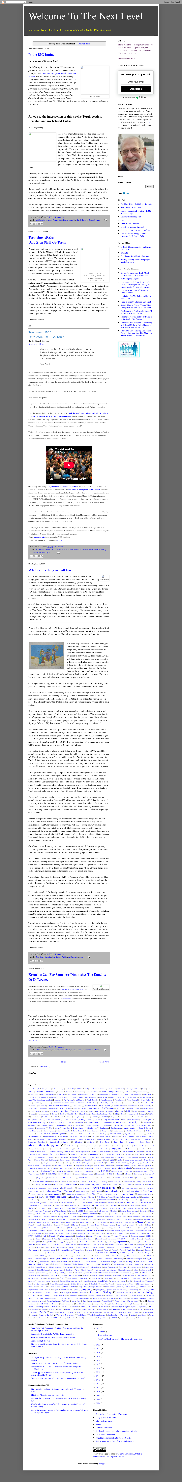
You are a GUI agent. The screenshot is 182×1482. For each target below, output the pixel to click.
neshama (80, 1230)
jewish (149, 1184)
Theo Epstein (123, 1298)
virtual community (88, 1309)
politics (71, 1247)
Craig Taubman (118, 1125)
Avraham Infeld (148, 1103)
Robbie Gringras (44, 1264)
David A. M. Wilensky (134, 1131)
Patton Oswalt (149, 1239)
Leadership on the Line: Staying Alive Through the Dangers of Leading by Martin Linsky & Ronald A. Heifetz (136, 284)
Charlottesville (138, 1117)
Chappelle (114, 1117)
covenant (79, 1125)
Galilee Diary (77, 1160)
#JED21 (79, 1089)
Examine (140, 1151)
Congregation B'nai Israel (106, 1417)
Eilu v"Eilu (118, 1142)
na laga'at (108, 1228)
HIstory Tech (78, 1171)
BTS (116, 1114)
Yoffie (133, 1315)
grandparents (47, 1165)
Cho (123, 1119)
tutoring (40, 1306)
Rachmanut (32, 1256)
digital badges (142, 1136)
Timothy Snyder (120, 1301)
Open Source (80, 1236)
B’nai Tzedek (77, 1106)
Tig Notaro (65, 1301)
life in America (91, 1211)
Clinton (51, 1122)
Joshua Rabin (134, 1200)
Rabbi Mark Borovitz (107, 1252)
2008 (98, 1399)
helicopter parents (140, 1168)
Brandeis (63, 1114)
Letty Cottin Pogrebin (42, 1211)
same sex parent (135, 1267)
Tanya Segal (65, 1292)
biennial (90, 1111)
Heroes (151, 1168)
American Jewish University (108, 1094)
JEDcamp (37, 1184)
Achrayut (69, 1092)
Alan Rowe (34, 1094)
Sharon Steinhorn (129, 1275)
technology (148, 1292)
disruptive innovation (87, 1139)
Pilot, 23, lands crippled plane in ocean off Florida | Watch (54, 1363)
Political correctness (59, 1247)
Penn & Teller (98, 1242)
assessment (45, 1103)
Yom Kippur (142, 1315)
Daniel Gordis (129, 1127)
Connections (59, 1125)
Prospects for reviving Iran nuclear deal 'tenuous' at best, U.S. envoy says (58, 1399)
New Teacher (70, 1233)
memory (138, 1219)
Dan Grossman (46, 1050)
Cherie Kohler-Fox (70, 1119)
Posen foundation (83, 1247)
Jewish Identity (112, 1190)
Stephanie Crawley (144, 1284)
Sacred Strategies (82, 1267)
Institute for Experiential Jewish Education (61, 1178)
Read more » (33, 1040)
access (61, 1092)
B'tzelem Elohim (91, 1105)
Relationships (119, 1258)
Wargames (131, 1309)
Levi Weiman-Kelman (59, 1211)
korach (62, 1050)
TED (34, 1295)
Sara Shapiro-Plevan (72, 1270)
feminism (129, 1154)
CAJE (38, 1050)
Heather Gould (89, 1168)
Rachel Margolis (69, 220)
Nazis (50, 1230)
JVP (77, 1202)
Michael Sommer (85, 1222)
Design (94, 1136)
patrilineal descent (136, 1239)
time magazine (94, 1301)
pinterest (110, 1244)
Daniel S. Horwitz (145, 1128)
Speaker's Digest (139, 1281)
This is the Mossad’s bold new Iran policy (48, 1395)
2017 (98, 1364)
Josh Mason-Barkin (106, 1199)
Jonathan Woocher (83, 1200)
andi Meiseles (64, 1097)
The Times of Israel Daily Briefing (104, 1298)
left (125, 1208)
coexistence (79, 1122)
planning (139, 1244)
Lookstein (74, 1213)
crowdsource (41, 1128)
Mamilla (99, 1216)
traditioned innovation (84, 1304)
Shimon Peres (33, 1278)
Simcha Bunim (95, 1278)
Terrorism (91, 1295)
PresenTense (136, 1247)
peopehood (110, 1242)
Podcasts (31, 1247)
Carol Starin (46, 1117)
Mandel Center (121, 1216)
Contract (70, 1125)
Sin (117, 1278)
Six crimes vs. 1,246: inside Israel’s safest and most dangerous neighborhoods (56, 1367)
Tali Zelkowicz (37, 1292)
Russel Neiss (139, 1264)
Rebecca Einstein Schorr (135, 1256)
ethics (94, 1151)
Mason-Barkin (61, 1219)
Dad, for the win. (105, 1335)
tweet (47, 1306)
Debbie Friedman (34, 1136)
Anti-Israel (121, 1097)
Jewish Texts (91, 1194)
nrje (142, 1233)
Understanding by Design (119, 1306)
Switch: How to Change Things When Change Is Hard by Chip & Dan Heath (136, 306)
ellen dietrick (138, 1146)
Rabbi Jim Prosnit (89, 1253)
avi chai (137, 1103)
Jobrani (91, 1197)
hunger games (117, 1171)
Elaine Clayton (72, 1146)
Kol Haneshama (84, 1205)
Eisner (131, 1141)
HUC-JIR (105, 1171)
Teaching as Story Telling (125, 1292)
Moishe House (94, 1225)
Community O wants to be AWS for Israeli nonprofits (52, 1334)
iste (63, 1181)
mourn (53, 1228)
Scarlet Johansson (125, 1270)
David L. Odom (86, 1134)
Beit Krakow (94, 1108)
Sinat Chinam (125, 1278)
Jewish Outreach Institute (75, 1194)
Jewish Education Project (130, 1188)
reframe (108, 1258)
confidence (147, 1122)
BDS (61, 1108)
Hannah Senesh (99, 1165)
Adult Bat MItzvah (93, 1092)
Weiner (62, 1312)
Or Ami (107, 1236)
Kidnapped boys (33, 1205)
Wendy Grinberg (82, 1312)
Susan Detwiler (66, 1289)
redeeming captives (42, 1258)
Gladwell (100, 1163)
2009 (98, 1395)
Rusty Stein (150, 1264)
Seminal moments (91, 1273)
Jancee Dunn (147, 1181)
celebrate (69, 1117)
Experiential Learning (58, 1154)
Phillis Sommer (71, 1244)
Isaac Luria (140, 1178)
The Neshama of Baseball (85, 220)
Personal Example (145, 1242)
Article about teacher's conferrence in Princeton (115, 1441)
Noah (114, 1233)
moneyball (122, 1225)
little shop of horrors (42, 1214)
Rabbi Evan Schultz (72, 1253)
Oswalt (30, 1239)
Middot (140, 1222)
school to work (146, 1270)
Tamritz (55, 1292)
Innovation (138, 1174)
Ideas (37, 1174)
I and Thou (128, 1171)
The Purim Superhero (83, 1298)
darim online (119, 1131)
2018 (98, 1360)
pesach (31, 1244)
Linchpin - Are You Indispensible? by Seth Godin (136, 297)
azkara (33, 1106)
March (101, 1331)
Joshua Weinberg (100, 549)
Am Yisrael (83, 1094)
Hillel (54, 1171)
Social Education (89, 1281)
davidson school (115, 1133)
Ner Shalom (70, 1230)
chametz (87, 1117)
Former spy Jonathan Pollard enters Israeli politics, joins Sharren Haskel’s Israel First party (57, 1373)
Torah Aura (43, 1303)
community (132, 1122)
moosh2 (131, 1225)
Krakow (104, 1205)
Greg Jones (58, 1165)
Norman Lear (134, 1233)
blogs (33, 1114)
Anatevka (54, 1097)
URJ (152, 1306)
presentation (125, 1247)
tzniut (83, 1306)
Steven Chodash (55, 1286)
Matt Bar (80, 1219)
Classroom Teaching (36, 1122)
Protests (114, 1250)
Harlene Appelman (130, 1165)
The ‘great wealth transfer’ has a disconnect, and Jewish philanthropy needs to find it (59, 1345)
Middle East (130, 1222)
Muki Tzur (81, 1228)
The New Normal (67, 998)
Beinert (84, 1108)
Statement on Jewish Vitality (125, 1284)
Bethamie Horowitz (78, 1111)
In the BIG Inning (41, 54)
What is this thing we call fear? (50, 569)
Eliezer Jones (105, 1146)
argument (58, 1100)
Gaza (112, 1159)
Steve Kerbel (32, 1286)
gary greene (97, 1160)
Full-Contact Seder (108, 1157)
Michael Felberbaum (43, 1222)
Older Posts (104, 1061)
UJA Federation (103, 1306)
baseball (43, 1108)
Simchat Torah (108, 1278)
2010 (98, 1391)
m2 (29, 1216)
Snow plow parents (44, 1281)
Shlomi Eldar (52, 1278)
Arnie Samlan (119, 1100)
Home (63, 1061)
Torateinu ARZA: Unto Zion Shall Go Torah (47, 240)
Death (149, 1133)
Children (98, 1119)
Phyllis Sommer (84, 1244)
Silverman (83, 1278)
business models (133, 1114)
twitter (55, 1306)
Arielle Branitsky (92, 1100)
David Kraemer (73, 1134)
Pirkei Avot (119, 1244)
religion (139, 1258)
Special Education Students (59, 1284)
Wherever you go (109, 1312)
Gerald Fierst (35, 1163)
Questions (148, 1250)
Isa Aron (130, 1177)
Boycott (54, 1114)
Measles (110, 1219)
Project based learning (65, 1250)
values (44, 1309)
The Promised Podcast (65, 1298)
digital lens (52, 1139)
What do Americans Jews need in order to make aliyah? (53, 1337)
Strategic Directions (95, 1286)
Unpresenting (142, 1306)
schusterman (41, 1273)
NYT (44, 1236)
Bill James (99, 1111)
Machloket (37, 1216)
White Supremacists (124, 1312)
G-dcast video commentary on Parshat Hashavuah (136, 248)
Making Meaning (64, 1216)
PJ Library (129, 1244)
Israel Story (55, 1181)
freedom (83, 1157)
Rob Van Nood (141, 1261)
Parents (73, 1239)
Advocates (119, 1092)
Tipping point (132, 1301)
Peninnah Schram (85, 1242)
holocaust (89, 1171)
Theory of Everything (138, 1298)
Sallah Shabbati (96, 1267)
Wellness (70, 1312)
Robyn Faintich (78, 1264)
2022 (98, 1348)
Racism (42, 1255)
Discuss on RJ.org (36, 343)
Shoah (62, 1278)
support (55, 1289)
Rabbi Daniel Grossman (36, 1253)
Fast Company (93, 1154)
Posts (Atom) (45, 1066)
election (83, 1146)
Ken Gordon (132, 1202)
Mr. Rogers (61, 1228)
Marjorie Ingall (33, 1219)
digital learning (40, 1139)
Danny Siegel (106, 1131)
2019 (98, 1356)
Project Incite (80, 1250)
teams (138, 1292)
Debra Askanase (50, 1136)
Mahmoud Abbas (49, 1216)
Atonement (128, 1103)
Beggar (76, 1108)
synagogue (85, 1289)
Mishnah (66, 1225)
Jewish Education (104, 1187)
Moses (45, 1227)
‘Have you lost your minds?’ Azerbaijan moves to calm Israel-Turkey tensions (58, 1358)
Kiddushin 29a (146, 1202)
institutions (83, 1177)
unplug (133, 1306)
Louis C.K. (128, 1214)
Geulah (60, 1163)
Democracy (84, 1136)
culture (57, 1128)
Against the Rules (141, 1092)
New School (60, 1233)
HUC (96, 1171)
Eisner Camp (145, 1142)
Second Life (52, 1273)
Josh (93, 1200)
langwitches (134, 1205)
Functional (121, 1157)
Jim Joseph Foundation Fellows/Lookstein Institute (116, 1431)
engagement (117, 1148)
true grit (129, 1304)
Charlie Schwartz (125, 1117)
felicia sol (119, 1154)
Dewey (124, 1136)
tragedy (97, 1304)
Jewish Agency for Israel (36, 1188)
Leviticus (72, 1211)
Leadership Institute (85, 1208)
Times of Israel (107, 1301)
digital (131, 1136)
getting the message (48, 1163)
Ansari (112, 1097)
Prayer (102, 1247)
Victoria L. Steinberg (72, 1309)
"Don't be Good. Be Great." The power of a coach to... (120, 1339)
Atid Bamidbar (92, 1103)
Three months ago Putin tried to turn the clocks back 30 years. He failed (57, 1390)
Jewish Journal (148, 1191)
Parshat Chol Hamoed (86, 1239)
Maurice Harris (91, 1219)
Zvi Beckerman (143, 1318)
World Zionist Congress (97, 1315)
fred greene (74, 1157)
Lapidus (143, 1205)
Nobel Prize (123, 1233)
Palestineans (47, 1239)
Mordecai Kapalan (34, 1228)
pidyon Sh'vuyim (98, 1244)
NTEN (149, 1233)
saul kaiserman (111, 1270)
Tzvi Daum (91, 1306)
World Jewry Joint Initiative (65, 1315)
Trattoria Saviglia (117, 1304)
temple (47, 1295)
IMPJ (110, 1174)
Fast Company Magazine (130, 278)
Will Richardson (148, 1312)
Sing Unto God (139, 1278)
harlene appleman (145, 1165)
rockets (96, 1264)
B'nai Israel (42, 1106)
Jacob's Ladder (129, 1181)
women (33, 1315)
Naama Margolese (119, 1228)
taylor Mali (83, 1292)
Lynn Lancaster (146, 1214)
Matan (67, 1050)
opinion (90, 1236)
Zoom (123, 1318)
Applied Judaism (145, 1097)
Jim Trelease (75, 1197)
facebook (74, 1154)
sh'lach (45, 1275)
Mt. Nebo (71, 1228)
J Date (82, 1181)
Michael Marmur (71, 1222)
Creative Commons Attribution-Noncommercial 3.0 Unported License (118, 1455)
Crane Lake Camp (144, 1125)
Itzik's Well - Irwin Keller (131, 207)
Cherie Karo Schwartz (53, 1119)
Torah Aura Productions (105, 1434)
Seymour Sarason (34, 1275)
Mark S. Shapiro (48, 1219)
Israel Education (40, 1181)
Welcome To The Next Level (85, 15)
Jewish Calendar (53, 1188)
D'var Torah (40, 957)
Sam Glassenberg (110, 1267)
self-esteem (78, 1273)
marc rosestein (134, 1216)
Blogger (151, 1111)
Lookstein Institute (89, 1213)
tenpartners (73, 1295)
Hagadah (79, 1165)
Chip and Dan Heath (111, 1119)
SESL (136, 1273)
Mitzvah (75, 1225)
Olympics (52, 1236)
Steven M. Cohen (69, 1286)
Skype (149, 1278)
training (106, 1304)
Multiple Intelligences (94, 1228)
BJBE (128, 1111)
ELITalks (128, 1146)
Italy (68, 1181)
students (120, 1286)
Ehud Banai (104, 1142)
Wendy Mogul (96, 1312)
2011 (98, 1387)
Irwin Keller (119, 1177)
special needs (76, 1050)
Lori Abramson (117, 1214)
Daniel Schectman (34, 1131)
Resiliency (65, 1261)
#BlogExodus (46, 1089)
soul (129, 1281)
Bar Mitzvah (105, 1105)
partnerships (112, 1239)
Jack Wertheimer (115, 1181)
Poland (39, 1247)
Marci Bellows (146, 1216)
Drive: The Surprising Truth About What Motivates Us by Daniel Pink (135, 274)
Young (64, 1318)
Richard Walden (61, 957)
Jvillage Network (67, 1202)
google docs (122, 1163)
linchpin (114, 1211)
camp (151, 1113)
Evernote (115, 1151)
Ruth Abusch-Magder (38, 1267)
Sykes (75, 1289)
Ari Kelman (68, 1100)
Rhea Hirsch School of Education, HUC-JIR (113, 1437)
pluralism (148, 1244)
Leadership (71, 1208)
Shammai (86, 1275)
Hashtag (67, 1168)
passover (122, 1238)
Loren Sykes (104, 1214)
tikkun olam (76, 1301)
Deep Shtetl (63, 1136)
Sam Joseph (123, 1267)
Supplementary (144, 1286)
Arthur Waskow (146, 1100)
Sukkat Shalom (131, 1286)
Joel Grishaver (102, 1197)
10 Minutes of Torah (43, 549)
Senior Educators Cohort (108, 1273)
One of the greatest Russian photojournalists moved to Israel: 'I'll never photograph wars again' (59, 1411)
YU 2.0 (80, 1318)
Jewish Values (128, 1194)
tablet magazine (147, 1289)
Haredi (118, 1165)
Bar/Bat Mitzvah (119, 1106)
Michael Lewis (58, 1222)
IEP (59, 1174)
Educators (78, 1142)
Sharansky (116, 1275)
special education (40, 1284)
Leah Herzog (101, 1208)
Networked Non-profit (143, 1230)
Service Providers (126, 1273)
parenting (65, 1239)
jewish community (83, 1188)
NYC (30, 1236)
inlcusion (128, 1174)
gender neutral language (133, 1160)
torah (98, 220)
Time (84, 1301)
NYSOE (37, 1236)
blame (135, 1111)
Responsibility (77, 1261)
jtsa (45, 1202)
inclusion (55, 1050)
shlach (43, 1278)
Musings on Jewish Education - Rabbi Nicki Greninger (136, 212)
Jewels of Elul (139, 1184)
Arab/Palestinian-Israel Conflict (40, 1100)
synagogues (99, 1289)
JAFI (138, 1181)
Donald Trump (103, 1139)
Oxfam (38, 1239)
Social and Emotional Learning (70, 1281)
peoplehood (121, 1241)
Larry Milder (42, 1208)
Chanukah (104, 1116)
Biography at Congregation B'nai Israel (111, 1414)
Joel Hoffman (114, 1197)
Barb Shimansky (145, 1106)
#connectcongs (59, 1089)
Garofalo (88, 1160)
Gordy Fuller (147, 1163)
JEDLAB (47, 1184)
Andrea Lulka (77, 1097)
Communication (92, 1122)
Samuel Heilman (42, 1270)
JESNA (114, 1184)
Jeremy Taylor (84, 1184)
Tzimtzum (74, 1306)
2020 (98, 1352)
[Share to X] (36, 223)
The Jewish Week (88, 1050)
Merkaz (99, 1424)
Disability (73, 1139)
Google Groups (135, 1163)
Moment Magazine (109, 1225)
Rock (89, 1264)
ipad (110, 1178)
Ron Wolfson (106, 1264)
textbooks (109, 1295)
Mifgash (38, 1225)
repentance (54, 1261)
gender (119, 1160)
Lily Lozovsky (103, 1211)
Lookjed (64, 1214)
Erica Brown (142, 1149)
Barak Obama (132, 1106)
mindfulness (48, 1225)
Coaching (61, 1122)
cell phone (78, 1117)
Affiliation (129, 1092)
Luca (136, 1214)
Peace (50, 1241)
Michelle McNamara (116, 1222)
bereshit (49, 220)
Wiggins (137, 1312)
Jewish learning (53, 1193)
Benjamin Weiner (148, 1108)
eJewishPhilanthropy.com (131, 216)
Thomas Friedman (53, 1301)
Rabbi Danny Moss (55, 1253)
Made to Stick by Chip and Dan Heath (136, 301)
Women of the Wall (46, 1315)
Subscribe (136, 88)
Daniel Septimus (49, 1131)
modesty (84, 1225)
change (95, 1116)
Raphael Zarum (100, 1256)
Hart (60, 1168)
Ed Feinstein (136, 1139)
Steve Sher (43, 1286)
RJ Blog (45, 552)
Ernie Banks (41, 1151)
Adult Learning (107, 1091)
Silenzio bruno (72, 1278)
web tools (53, 1312)
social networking (118, 1281)
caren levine (35, 1117)
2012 (98, 1383)
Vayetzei (51, 1309)
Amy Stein (147, 1094)
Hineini (61, 1171)
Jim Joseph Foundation (55, 1196)
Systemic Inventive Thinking (116, 1289)
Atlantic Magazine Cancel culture (111, 1103)
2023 (98, 1344)
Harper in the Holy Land (36, 1168)
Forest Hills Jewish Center (37, 1157)
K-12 (83, 1202)
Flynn (149, 1154)
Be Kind (68, 1108)
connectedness (46, 1125)
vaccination (35, 1309)
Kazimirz (111, 1202)
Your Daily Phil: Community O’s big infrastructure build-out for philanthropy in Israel (57, 1329)
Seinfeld (69, 1273)
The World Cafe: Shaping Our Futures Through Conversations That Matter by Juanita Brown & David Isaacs (136, 333)
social (55, 1281)
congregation (33, 1125)
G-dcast (143, 1157)
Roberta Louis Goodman (62, 1264)
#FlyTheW (70, 1089)
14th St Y (120, 1089)
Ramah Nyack (78, 1256)
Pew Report (57, 1244)
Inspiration (40, 1178)
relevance (130, 1258)
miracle (57, 1225)
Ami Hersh (124, 1094)
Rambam (89, 1256)
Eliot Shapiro (117, 1146)
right (114, 1261)
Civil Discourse (133, 1119)
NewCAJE (81, 1233)
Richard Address (90, 1261)
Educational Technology (59, 1142)
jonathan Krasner (67, 1200)
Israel (91, 549)
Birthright (119, 1111)
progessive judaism (49, 1250)
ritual (121, 1261)
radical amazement (53, 1256)
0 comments (59, 217)
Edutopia (90, 1142)
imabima (77, 1174)
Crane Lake (130, 1125)
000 (86, 1089)
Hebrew (99, 1168)
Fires (142, 1154)
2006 (98, 1403)
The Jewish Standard (135, 1295)
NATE (42, 1230)
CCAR (55, 1117)
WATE (140, 1309)
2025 (98, 1328)
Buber (123, 1114)
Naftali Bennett (133, 1228)
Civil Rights (146, 1119)
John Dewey (146, 1197)
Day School (128, 1134)
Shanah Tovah (97, 1275)
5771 (144, 1089)
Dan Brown (104, 1128)
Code (69, 1122)
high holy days (44, 1171)
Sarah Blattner (87, 1270)
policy (47, 1247)
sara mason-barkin (57, 1270)
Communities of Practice (112, 1122)
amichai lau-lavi (136, 1094)
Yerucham (124, 1315)
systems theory (133, 1289)
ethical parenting (83, 1151)
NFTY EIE (100, 1233)
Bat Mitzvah (53, 1108)
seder (62, 1272)
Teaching (107, 1292)
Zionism (113, 1317)
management (109, 1216)
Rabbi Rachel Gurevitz (130, 223)
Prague (95, 1247)
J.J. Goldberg (91, 1181)
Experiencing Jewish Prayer (37, 1154)
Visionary (115, 1309)
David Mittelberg (100, 1134)
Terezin (82, 1295)
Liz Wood (55, 1214)
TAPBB (74, 1292)
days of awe (139, 1134)
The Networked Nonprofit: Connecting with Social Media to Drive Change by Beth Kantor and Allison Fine (136, 325)
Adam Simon (79, 1092)
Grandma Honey (34, 1165)
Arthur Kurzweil (132, 1100)
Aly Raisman (72, 1094)
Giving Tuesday (88, 1163)
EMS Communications (83, 1149)
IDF (43, 1174)
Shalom (63, 1275)
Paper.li (56, 1239)
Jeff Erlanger (58, 1184)
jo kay (84, 1197)
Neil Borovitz (59, 1230)
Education (147, 1139)
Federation (110, 1154)
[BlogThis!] (33, 223)
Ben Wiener (120, 1108)
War (123, 1309)
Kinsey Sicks (58, 1205)
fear (53, 957)
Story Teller (82, 1286)
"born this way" (33, 1089)
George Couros (149, 1160)
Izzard (75, 1181)
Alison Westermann (47, 1094)
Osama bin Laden (137, 1236)
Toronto (54, 1304)
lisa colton (143, 1211)
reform (85, 1258)
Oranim (115, 1236)
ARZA (53, 549)
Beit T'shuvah (107, 1108)
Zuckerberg (131, 1318)
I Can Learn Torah (141, 1171)
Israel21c (124, 252)
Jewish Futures (96, 1191)
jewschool (125, 220)
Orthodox (125, 1236)
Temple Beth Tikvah (60, 1295)
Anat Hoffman (43, 1097)
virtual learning (103, 1309)
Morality (140, 1225)
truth (144, 1304)
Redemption (55, 1258)
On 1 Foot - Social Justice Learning (135, 256)
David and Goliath (44, 1134)
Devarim (48, 957)
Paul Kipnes (35, 1241)
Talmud (48, 1292)
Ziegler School (102, 1318)
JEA (29, 1184)
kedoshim (120, 1202)
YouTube (72, 1318)
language (124, 1205)
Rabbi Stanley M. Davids (128, 1253)
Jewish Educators (81, 1191)
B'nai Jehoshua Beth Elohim (59, 1105)
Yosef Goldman (41, 1318)
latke (50, 1208)
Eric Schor (131, 1149)
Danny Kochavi (78, 1131)
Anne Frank (103, 1097)
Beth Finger (54, 1111)
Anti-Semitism (132, 1097)
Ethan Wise (70, 1151)
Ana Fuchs (32, 1097)
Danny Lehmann (92, 1131)
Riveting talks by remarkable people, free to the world (135, 260)
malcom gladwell (88, 1216)
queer (140, 1250)
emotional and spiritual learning (62, 1149)
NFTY (90, 1233)
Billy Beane (109, 1111)
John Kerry (32, 1200)
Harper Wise (52, 1168)
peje (67, 1242)
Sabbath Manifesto (55, 1267)
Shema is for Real (144, 1275)
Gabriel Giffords (40, 1160)
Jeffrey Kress (71, 1184)
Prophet (106, 1250)
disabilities (63, 1139)
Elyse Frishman (36, 1149)
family (82, 1154)
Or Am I (99, 1236)
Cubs (50, 1128)
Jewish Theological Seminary (109, 1194)
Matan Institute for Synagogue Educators (72, 989)
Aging (151, 1092)
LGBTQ (80, 1211)
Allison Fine (61, 1094)
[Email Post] (105, 220)
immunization (100, 1174)
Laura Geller (59, 1208)
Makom (76, 1216)
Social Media (103, 1281)
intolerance (102, 1178)
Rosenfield (129, 1264)
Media (119, 1219)
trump (137, 1304)
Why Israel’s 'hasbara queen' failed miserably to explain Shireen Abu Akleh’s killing (58, 1405)
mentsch (31, 1222)
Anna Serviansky (90, 1097)
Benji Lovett (35, 1111)
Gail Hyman (53, 1160)
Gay (105, 1160)
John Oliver (43, 1200)
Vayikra (59, 1309)
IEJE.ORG (51, 1174)
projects (89, 1250)
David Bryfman (59, 1133)
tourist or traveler (67, 1304)
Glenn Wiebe (110, 1163)
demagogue (73, 1136)
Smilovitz (31, 1281)
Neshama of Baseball (94, 1230)
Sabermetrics (69, 1267)
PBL (44, 1242)
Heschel (33, 1171)
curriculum (66, 1128)
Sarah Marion (99, 1270)
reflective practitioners (71, 1258)
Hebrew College (110, 1168)
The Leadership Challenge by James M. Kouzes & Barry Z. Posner (136, 312)
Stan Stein (94, 1284)
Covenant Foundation (92, 1125)
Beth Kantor (65, 1111)
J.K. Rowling (103, 1181)
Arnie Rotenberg (106, 1100)
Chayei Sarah (37, 1119)
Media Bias (128, 1219)
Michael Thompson (100, 1222)
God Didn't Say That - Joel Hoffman (135, 230)
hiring (69, 1171)
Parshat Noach (101, 1239)
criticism (31, 1128)
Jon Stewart (54, 1200)
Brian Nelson (84, 1114)
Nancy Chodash (146, 1228)
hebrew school (125, 1168)
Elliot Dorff (150, 1146)
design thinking (105, 1136)
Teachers (94, 1292)
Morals (148, 1225)
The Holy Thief (120, 1295)
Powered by (129, 97)
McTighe (102, 1219)
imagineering (88, 1174)
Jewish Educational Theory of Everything (58, 1191)
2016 (98, 1368)
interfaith (93, 1178)
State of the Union (107, 1284)
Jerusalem (106, 1184)
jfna (40, 1197)
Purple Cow (131, 1250)
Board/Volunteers (43, 1114)
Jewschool (32, 1197)
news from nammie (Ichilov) (132, 226)
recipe (30, 1258)
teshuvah (100, 1295)
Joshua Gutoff (122, 1200)
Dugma (114, 1139)
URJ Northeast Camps (104, 1420)
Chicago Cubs (57, 220)
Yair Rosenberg (113, 1315)
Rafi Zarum (67, 1256)
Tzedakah (64, 1306)
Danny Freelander (64, 1131)
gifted (68, 1163)
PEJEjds (74, 1242)
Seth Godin (146, 1272)
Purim (122, 1250)
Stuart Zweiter (109, 1286)
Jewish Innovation (132, 1191)
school (136, 1270)
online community (66, 1236)
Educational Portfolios (36, 1142)
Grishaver (68, 1165)
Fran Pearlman (62, 1157)
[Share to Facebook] (39, 223)
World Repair (81, 1315)
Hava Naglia (77, 1168)
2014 (98, 1375)
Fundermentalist (133, 1157)
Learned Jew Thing (115, 1208)
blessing (142, 1111)
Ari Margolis (40, 220)
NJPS (108, 1233)
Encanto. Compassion (101, 1149)
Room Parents (118, 1264)
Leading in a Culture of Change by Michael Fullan (135, 291)
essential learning (56, 1151)
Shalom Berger (74, 1275)
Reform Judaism (35, 552)
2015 (98, 1372)
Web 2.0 (43, 1312)
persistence (132, 1242)
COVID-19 (106, 1125)
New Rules (49, 1233)
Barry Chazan (32, 1108)
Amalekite (93, 1094)
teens (40, 1295)
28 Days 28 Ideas (133, 1089)
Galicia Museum (65, 1160)
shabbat (71, 957)
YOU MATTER (54, 1318)
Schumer (31, 1273)
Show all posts (84, 43)
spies (76, 957)
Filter (136, 1154)
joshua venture (146, 1200)
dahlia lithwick (92, 1128)
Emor (46, 1149)
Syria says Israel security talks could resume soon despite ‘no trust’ (58, 1378)
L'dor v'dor (114, 1205)
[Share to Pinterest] (41, 223)
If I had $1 (67, 1174)
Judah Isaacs (54, 1202)
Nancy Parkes (32, 1230)
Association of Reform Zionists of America (72, 549)
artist (30, 1103)
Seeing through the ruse (40, 1340)
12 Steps (111, 1089)
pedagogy (60, 1242)
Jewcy (122, 1184)
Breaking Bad (72, 1114)
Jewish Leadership (37, 1194)
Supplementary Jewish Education (39, 1289)
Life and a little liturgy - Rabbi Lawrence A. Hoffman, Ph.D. (133, 234)
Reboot (148, 1255)
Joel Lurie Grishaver (130, 1196)
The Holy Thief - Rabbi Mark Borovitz (136, 204)
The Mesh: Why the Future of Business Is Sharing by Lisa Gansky (136, 317)
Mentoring (147, 1219)
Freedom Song (94, 1157)
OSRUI (148, 1236)
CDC (61, 1117)
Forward (51, 1157)
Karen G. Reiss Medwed (96, 1202)
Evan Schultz (104, 1151)
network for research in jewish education (120, 1230)
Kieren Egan (47, 1205)
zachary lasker (90, 1318)
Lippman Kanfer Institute (128, 1211)
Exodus (148, 1151)
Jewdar (130, 1184)
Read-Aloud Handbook (116, 1256)
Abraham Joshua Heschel (45, 1091)
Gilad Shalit (76, 1163)
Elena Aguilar (93, 1146)
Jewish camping (67, 1188)
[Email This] (30, 223)
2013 (98, 1379)
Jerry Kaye (96, 1184)
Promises (98, 1250)
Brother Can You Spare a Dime (102, 1114)
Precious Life (112, 1247)
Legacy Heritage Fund (136, 1208)
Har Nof (110, 1165)
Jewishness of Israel (144, 1194)
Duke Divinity (124, 1139)
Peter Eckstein (43, 1244)
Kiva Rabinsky (71, 1205)
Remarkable (44, 1261)
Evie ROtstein (127, 1151)
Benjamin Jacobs (133, 1108)
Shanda (107, 1275)
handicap (88, 1165)
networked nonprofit (35, 1233)
